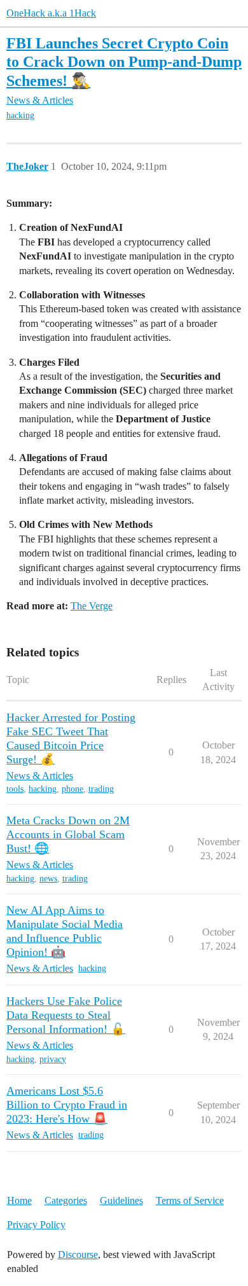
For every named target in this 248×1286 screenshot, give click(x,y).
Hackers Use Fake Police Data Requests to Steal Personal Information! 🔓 (65, 1015)
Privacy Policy (36, 1224)
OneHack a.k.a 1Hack (51, 13)
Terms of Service (190, 1200)
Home (19, 1200)
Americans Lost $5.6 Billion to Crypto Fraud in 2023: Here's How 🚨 (66, 1104)
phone (72, 789)
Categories (66, 1200)
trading (101, 789)
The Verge (92, 605)
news (48, 878)
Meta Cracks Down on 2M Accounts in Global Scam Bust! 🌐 (68, 834)
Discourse (78, 1254)
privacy (52, 1059)
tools (15, 789)
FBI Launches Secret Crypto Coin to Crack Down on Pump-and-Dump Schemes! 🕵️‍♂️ (124, 61)
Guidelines (121, 1200)
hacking (20, 115)
